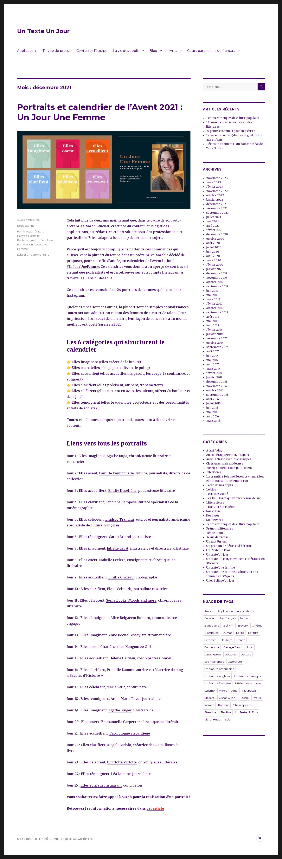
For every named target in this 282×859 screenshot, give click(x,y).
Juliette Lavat (117, 548)
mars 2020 (213, 260)
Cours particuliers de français (211, 51)
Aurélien (210, 618)
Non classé (213, 511)
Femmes (23, 231)
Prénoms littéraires (219, 528)
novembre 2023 (217, 178)
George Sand (232, 647)
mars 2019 (213, 299)
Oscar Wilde (227, 697)
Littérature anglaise (217, 676)
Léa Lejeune (121, 774)
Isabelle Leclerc (112, 560)
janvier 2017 (214, 377)
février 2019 (214, 304)
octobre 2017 (214, 343)
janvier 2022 (214, 199)
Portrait (22, 235)
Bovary (243, 625)
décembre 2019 (216, 273)
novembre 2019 (216, 278)
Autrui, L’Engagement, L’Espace (228, 455)
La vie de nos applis (219, 485)
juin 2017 (212, 356)
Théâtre (226, 712)
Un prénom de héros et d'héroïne (229, 546)
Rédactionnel (26, 225)
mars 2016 (213, 421)
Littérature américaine (219, 669)
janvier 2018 (214, 334)
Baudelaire (211, 625)
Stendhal (210, 712)
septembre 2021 (217, 212)
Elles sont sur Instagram (101, 785)
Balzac (244, 618)
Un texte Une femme (220, 567)
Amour (208, 611)
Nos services (214, 520)
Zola (228, 719)
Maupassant (250, 690)
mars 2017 (213, 369)
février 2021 (214, 230)
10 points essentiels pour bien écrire (230, 131)
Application (225, 611)
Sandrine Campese (121, 502)
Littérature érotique (248, 683)
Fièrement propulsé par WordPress (68, 839)
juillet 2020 (214, 247)
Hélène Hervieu (122, 658)
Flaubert (226, 640)
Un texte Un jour (217, 554)
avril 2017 (212, 364)
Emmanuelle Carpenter (120, 722)
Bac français (228, 618)
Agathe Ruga (117, 456)
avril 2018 (212, 325)
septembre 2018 (217, 312)
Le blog (211, 489)
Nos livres (212, 515)
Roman (209, 705)
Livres (172, 51)
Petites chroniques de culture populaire (232, 118)
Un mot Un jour (216, 541)
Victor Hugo (212, 719)
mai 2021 (212, 221)
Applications (27, 51)
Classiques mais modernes (224, 463)
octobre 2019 (214, 282)
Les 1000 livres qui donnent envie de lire (233, 498)
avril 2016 (212, 416)
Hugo (249, 647)
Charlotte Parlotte (122, 762)
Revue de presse (57, 51)
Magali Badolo (119, 745)
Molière (209, 697)
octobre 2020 (215, 239)
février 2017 (214, 373)
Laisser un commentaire (33, 254)
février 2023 (214, 186)
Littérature (37, 231)
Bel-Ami (228, 625)
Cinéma (257, 625)
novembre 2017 (216, 338)
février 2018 (214, 330)
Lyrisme (209, 690)
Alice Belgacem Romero (130, 618)
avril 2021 (212, 225)
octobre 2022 (215, 195)
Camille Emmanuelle (116, 473)
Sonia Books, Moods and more (131, 600)
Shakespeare (242, 705)
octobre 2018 (214, 308)
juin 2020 (212, 252)
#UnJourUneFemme (83, 266)
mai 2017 (212, 360)
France (240, 640)
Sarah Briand (120, 537)
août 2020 (213, 243)
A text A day (214, 450)
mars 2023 (213, 182)
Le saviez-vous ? (217, 494)
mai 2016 (212, 412)
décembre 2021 (216, 204)
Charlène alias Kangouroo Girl (125, 647)
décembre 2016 (216, 382)
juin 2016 (212, 408)
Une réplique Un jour (220, 580)
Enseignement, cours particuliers (229, 468)
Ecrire (240, 632)
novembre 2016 (216, 386)
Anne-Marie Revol (126, 699)
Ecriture (253, 632)
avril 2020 (213, 256)
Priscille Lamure (121, 670)
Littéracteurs (215, 502)
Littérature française (217, 683)
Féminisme (211, 647)
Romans (223, 705)
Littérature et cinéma (220, 507)
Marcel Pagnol (228, 690)
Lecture (246, 654)
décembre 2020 (217, 234)
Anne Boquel (118, 635)
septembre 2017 (217, 347)
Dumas (227, 632)
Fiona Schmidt (119, 589)
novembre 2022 (217, 191)
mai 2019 (212, 295)
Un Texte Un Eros (218, 550)
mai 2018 (212, 321)
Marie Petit (116, 687)
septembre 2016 (217, 395)
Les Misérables (214, 661)
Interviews (213, 472)
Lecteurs (231, 654)
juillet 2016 (213, 403)
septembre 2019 (217, 286)
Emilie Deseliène (122, 490)
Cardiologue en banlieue (129, 733)
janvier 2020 (214, 269)
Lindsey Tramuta (119, 519)
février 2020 (214, 265)
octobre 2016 (214, 390)
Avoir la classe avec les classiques (228, 459)
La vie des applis (126, 51)
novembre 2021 (216, 208)
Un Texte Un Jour (43, 30)
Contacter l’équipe (91, 51)
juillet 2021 (213, 217)
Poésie (244, 697)
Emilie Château (121, 577)
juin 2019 (212, 291)
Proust (257, 697)
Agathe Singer (120, 710)
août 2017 (212, 351)
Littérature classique (247, 676)
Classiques (211, 632)
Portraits (33, 235)
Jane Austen (212, 654)
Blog (153, 51)
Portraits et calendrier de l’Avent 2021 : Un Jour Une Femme (99, 112)
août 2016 (212, 399)
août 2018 (212, 317)
